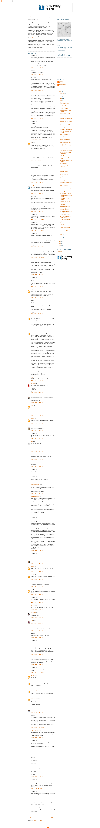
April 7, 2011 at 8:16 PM (37, 637)
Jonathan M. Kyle (34, 395)
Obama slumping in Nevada (65, 115)
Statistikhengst (34, 185)
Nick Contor (33, 605)
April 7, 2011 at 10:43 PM (37, 672)
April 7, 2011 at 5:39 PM (37, 586)
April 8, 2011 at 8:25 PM (37, 712)
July (61, 96)
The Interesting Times (35, 484)
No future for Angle (63, 105)
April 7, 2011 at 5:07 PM (37, 563)
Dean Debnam (60, 81)
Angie (32, 620)
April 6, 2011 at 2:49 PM (37, 90)
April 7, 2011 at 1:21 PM (37, 286)
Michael (32, 574)
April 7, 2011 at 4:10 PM (37, 466)
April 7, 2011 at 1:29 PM (37, 297)
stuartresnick (33, 332)
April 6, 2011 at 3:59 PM (37, 160)
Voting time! (62, 137)
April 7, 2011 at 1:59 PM (37, 380)
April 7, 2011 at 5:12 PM (37, 571)
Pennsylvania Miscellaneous (65, 116)
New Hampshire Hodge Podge (65, 193)
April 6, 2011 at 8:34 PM (37, 211)
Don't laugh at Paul (63, 136)
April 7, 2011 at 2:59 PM (37, 423)
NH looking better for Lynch (65, 201)
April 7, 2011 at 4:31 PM (37, 481)
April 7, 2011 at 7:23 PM (37, 617)
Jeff (31, 142)
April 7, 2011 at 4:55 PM (37, 556)
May (61, 100)
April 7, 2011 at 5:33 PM (37, 579)
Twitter (63, 15)
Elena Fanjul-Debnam (62, 84)
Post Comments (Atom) (37, 820)
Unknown (32, 418)
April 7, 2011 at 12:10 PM (37, 230)
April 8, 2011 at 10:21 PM (37, 727)
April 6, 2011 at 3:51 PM (37, 150)
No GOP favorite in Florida (65, 219)
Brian (32, 559)
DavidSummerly (34, 690)
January (61, 237)
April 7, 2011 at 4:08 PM (37, 459)
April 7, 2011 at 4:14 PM (37, 473)
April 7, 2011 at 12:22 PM (37, 246)
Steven (32, 405)
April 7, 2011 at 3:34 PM (37, 430)
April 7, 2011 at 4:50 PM (37, 550)
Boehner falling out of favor (65, 214)
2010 (60, 239)
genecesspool (33, 612)
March (61, 234)
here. (32, 37)
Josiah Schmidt (34, 709)
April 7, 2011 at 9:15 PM (37, 654)
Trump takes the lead (64, 168)
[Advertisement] (65, 67)
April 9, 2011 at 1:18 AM (37, 737)
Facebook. (68, 15)
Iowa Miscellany (63, 127)
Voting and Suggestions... (65, 207)
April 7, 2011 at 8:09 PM (37, 630)
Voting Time (62, 155)
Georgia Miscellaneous (64, 209)
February (62, 236)
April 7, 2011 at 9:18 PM (37, 664)
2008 (60, 243)
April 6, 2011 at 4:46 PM (37, 182)
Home (42, 817)
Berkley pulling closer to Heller (66, 129)
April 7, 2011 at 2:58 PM (37, 415)
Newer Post (30, 817)
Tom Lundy (33, 383)
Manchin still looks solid (64, 103)
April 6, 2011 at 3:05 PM (37, 139)
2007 (60, 245)
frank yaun (33, 675)
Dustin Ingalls (33, 316)
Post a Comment (31, 815)
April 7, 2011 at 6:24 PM (37, 602)
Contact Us (59, 251)
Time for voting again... (64, 180)
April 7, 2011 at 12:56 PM (37, 274)
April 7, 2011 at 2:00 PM (37, 392)
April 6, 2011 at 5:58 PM (37, 193)
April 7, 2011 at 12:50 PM (37, 257)
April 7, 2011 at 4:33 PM (37, 493)
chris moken (33, 426)
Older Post (53, 817)
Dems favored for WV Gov (65, 113)
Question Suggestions (64, 148)
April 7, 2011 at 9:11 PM (37, 643)
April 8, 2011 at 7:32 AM (37, 679)
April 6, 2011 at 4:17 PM (37, 169)
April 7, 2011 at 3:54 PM (37, 438)
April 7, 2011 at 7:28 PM (37, 623)
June (61, 98)
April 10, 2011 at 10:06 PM (37, 797)
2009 (60, 241)
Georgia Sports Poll (63, 163)
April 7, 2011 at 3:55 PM (37, 445)
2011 (60, 91)
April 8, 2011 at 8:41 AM (37, 687)
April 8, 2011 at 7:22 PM (37, 695)
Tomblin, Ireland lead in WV (65, 134)
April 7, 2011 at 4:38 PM (37, 514)
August (61, 95)
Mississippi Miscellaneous (65, 191)
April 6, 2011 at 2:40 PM (37, 67)
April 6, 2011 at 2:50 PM (37, 118)
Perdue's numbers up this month (66, 150)
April (61, 102)
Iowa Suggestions (63, 169)
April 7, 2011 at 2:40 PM (37, 408)
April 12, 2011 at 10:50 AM (37, 812)
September (62, 93)
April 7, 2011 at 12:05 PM (37, 219)
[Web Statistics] (50, 827)
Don (31, 589)
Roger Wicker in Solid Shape (65, 206)
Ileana (32, 441)
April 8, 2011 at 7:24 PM (37, 706)
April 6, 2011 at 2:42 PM (37, 74)
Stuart (32, 377)
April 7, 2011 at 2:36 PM (37, 402)
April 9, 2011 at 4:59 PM (37, 776)
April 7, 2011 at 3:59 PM (37, 451)
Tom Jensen (60, 85)
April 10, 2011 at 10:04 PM (37, 788)
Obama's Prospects (63, 228)
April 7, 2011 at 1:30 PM (37, 313)
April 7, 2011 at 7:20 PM (37, 609)
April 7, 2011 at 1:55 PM (37, 328)
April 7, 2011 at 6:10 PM (37, 594)
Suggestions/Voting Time (65, 221)
